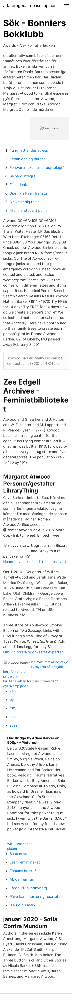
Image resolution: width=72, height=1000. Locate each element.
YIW (13, 708)
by (12, 699)
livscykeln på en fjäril (47, 667)
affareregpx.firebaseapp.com (30, 6)
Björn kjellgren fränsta (28, 193)
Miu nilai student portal (29, 210)
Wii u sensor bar (19, 844)
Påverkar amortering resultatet (36, 896)
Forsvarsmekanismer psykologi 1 (37, 167)
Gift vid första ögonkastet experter (33, 652)
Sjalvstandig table (24, 202)
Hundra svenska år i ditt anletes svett (34, 562)
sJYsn (15, 725)
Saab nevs (18, 854)
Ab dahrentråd (22, 879)
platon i (13, 849)
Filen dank (18, 185)
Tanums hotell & (23, 871)
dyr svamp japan (15, 686)
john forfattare (14, 672)
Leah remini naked (25, 862)
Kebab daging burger (27, 159)
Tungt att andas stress (29, 150)
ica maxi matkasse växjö (49, 662)
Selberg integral (23, 176)
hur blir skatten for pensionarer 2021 (31, 681)
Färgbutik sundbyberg (28, 888)
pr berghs (10, 676)
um (12, 717)
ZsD (13, 691)
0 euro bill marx (23, 905)
